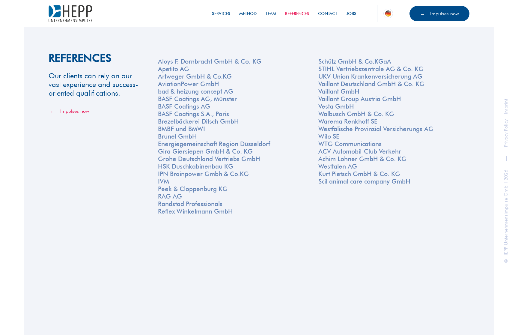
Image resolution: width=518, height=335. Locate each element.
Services (221, 13)
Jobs (351, 13)
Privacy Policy (506, 133)
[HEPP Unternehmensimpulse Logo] (70, 13)
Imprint (506, 106)
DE (388, 13)
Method (248, 13)
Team (271, 13)
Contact (327, 13)
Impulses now (444, 13)
